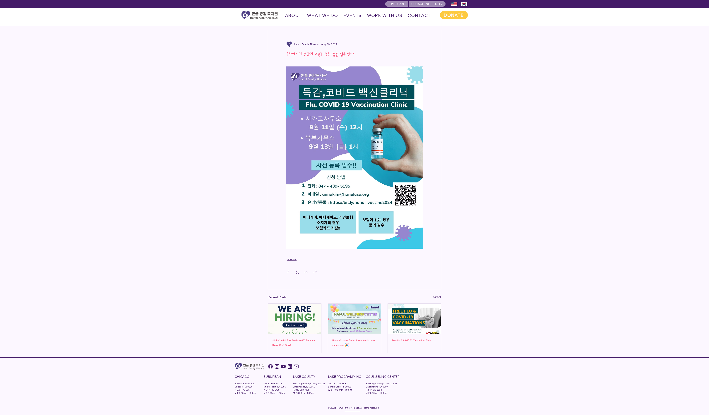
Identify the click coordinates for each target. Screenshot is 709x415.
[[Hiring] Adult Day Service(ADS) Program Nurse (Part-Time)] (294, 319)
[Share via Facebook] (288, 272)
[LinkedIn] (290, 366)
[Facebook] (270, 366)
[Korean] (464, 4)
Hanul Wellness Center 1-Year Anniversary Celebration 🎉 (353, 343)
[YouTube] (283, 366)
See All (437, 296)
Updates (292, 259)
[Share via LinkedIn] (306, 272)
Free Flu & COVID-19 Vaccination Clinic (411, 340)
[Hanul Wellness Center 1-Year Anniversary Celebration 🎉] (354, 319)
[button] (322, 15)
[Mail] (296, 366)
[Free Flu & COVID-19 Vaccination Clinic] (414, 319)
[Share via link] (315, 272)
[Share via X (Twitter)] (297, 272)
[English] (454, 4)
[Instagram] (277, 366)
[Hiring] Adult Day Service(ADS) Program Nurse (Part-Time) (293, 343)
